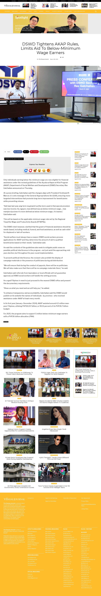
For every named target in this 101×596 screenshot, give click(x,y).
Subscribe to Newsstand (69, 498)
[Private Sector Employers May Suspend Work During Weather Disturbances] (93, 215)
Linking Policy (84, 509)
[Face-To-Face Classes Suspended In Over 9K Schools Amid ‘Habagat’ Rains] (93, 247)
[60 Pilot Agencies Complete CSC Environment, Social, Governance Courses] (93, 236)
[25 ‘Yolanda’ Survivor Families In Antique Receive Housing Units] (65, 5)
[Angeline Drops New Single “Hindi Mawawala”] (93, 206)
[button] (96, 11)
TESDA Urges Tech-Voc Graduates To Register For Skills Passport (54, 5)
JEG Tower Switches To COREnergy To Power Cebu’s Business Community (34, 6)
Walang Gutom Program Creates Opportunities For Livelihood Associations (82, 197)
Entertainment (78, 204)
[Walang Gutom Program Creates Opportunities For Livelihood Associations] (93, 195)
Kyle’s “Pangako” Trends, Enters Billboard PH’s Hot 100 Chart (82, 228)
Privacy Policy (84, 501)
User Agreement (85, 498)
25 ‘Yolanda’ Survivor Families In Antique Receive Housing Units (74, 5)
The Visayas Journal (44, 59)
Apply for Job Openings (51, 498)
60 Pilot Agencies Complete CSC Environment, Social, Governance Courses (81, 238)
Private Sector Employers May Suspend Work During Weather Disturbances (82, 217)
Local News (6, 321)
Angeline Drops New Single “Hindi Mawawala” (82, 207)
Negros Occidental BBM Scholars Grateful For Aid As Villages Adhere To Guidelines (93, 5)
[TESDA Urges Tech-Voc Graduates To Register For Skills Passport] (45, 5)
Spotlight (77, 152)
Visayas (76, 163)
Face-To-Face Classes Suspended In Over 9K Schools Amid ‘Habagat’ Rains (82, 249)
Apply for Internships (50, 501)
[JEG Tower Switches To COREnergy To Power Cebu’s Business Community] (26, 5)
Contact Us (31, 498)
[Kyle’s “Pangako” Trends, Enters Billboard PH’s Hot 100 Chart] (93, 226)
